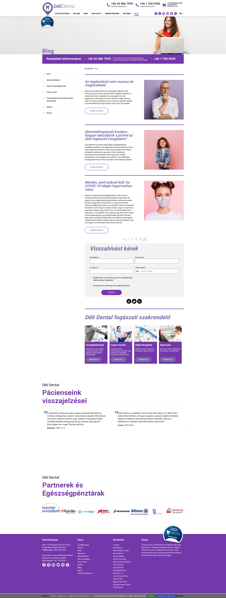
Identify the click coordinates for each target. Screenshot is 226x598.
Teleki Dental (118, 587)
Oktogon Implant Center (122, 584)
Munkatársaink (112, 14)
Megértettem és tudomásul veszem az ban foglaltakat (112, 279)
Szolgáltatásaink (95, 345)
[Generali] (157, 519)
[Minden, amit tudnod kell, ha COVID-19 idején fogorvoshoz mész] (164, 200)
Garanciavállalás (53, 80)
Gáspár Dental (118, 568)
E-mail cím (94, 268)
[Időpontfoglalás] (145, 333)
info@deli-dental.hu (58, 547)
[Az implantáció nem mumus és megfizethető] (164, 100)
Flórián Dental (118, 565)
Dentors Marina (118, 556)
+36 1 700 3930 (165, 59)
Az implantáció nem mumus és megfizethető (109, 83)
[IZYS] (175, 519)
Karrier (49, 113)
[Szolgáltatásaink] (96, 333)
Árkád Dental (118, 548)
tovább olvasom (96, 111)
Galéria (49, 107)
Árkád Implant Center (121, 551)
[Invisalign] (69, 520)
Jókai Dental (117, 579)
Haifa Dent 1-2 (118, 573)
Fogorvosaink (118, 345)
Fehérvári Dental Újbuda (122, 562)
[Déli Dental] (65, 9)
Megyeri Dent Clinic (120, 582)
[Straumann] (104, 519)
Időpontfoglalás (143, 345)
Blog (136, 14)
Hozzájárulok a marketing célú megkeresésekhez (111, 286)
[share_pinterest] (139, 301)
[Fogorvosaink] (120, 333)
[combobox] (138, 271)
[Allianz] (122, 520)
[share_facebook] (129, 301)
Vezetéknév (94, 257)
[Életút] (139, 520)
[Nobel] (86, 520)
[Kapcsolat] (170, 333)
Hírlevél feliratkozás (85, 573)
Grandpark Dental (119, 570)
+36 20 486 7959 (99, 59)
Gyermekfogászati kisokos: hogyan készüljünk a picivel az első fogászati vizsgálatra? (109, 135)
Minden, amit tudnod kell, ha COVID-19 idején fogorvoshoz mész (108, 186)
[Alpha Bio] (51, 519)
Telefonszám (140, 268)
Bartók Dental (118, 553)
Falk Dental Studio (119, 559)
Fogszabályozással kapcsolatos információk (59, 99)
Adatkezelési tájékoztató (166, 596)
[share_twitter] (134, 301)
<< (124, 239)
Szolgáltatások (62, 14)
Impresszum (51, 92)
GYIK (48, 74)
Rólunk (76, 14)
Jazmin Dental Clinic (120, 576)
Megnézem (93, 359)
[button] (111, 292)
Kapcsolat (96, 14)
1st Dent (116, 545)
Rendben (151, 596)
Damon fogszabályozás (56, 86)
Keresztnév (139, 257)
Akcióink (127, 14)
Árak (86, 14)
